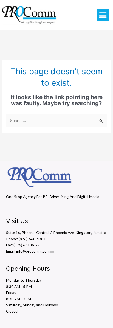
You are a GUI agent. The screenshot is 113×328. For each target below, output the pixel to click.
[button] (103, 15)
